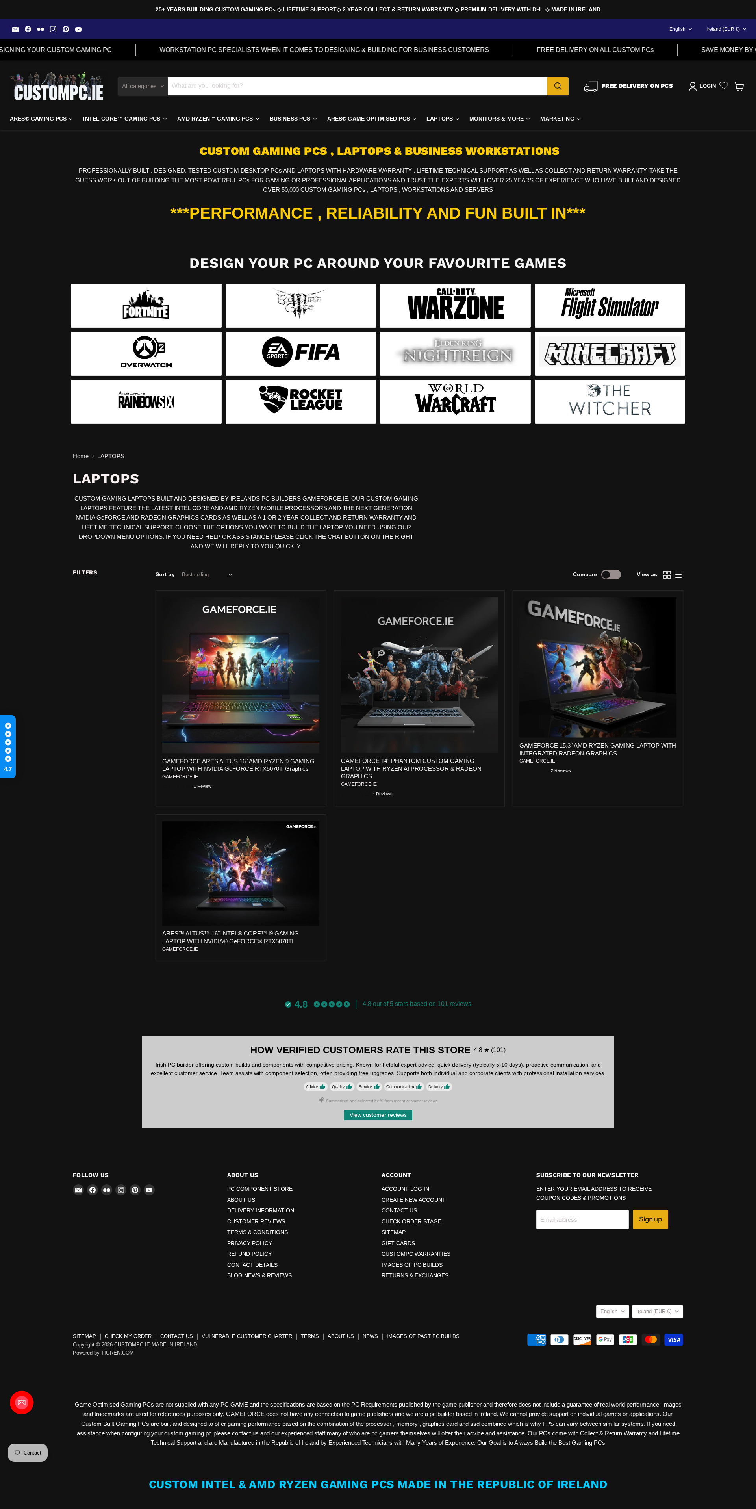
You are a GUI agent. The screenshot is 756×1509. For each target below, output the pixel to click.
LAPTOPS (440, 118)
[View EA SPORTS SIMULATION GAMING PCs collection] (301, 354)
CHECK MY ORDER (128, 1336)
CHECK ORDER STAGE (411, 1221)
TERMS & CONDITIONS (257, 1232)
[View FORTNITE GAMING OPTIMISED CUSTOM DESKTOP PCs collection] (146, 306)
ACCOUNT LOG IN (405, 1189)
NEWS (370, 1336)
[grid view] (667, 574)
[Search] (558, 86)
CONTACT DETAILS (252, 1265)
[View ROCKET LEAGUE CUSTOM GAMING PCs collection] (301, 402)
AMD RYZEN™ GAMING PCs (216, 118)
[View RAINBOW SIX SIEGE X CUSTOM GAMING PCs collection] (146, 402)
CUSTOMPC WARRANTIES (416, 1254)
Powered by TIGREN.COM (103, 1353)
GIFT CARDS (398, 1243)
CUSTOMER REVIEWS (256, 1221)
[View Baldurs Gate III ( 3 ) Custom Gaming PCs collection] (301, 306)
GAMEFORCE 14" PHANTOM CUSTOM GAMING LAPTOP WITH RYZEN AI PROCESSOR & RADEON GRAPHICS (411, 768)
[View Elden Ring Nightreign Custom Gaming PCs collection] (455, 354)
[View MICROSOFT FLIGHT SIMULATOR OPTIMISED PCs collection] (610, 306)
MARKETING (558, 118)
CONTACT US (399, 1210)
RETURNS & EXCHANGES (415, 1275)
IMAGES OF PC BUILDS (412, 1265)
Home (81, 456)
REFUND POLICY (249, 1254)
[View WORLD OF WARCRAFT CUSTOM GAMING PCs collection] (455, 402)
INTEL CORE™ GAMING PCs (122, 118)
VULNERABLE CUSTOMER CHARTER (247, 1336)
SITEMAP (394, 1232)
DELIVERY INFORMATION (260, 1210)
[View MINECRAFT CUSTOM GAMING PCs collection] (610, 354)
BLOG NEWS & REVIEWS (259, 1275)
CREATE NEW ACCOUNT (414, 1200)
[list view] (678, 574)
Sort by (165, 574)
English (677, 29)
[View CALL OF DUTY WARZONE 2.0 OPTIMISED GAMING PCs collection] (455, 306)
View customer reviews (378, 1115)
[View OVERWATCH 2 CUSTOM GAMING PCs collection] (146, 354)
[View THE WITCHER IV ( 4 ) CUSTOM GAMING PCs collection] (610, 402)
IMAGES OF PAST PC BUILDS (423, 1336)
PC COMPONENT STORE (260, 1189)
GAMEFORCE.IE (180, 777)
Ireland (723, 29)
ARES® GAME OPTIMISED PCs (369, 118)
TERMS (310, 1336)
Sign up (650, 1219)
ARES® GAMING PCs (39, 118)
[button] (8, 746)
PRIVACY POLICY (249, 1243)
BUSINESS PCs (291, 118)
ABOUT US (241, 1200)
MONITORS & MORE (497, 118)
